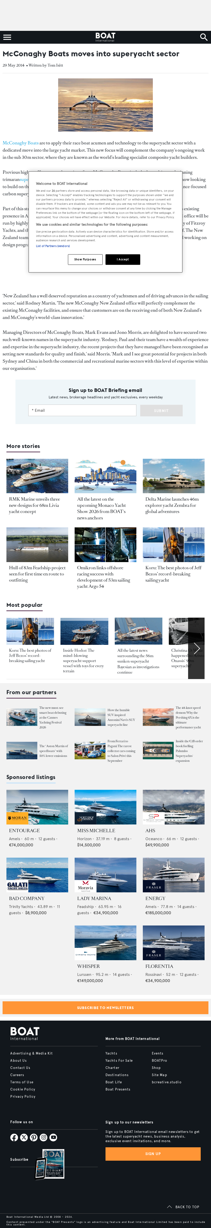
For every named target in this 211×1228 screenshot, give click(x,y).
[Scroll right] (196, 648)
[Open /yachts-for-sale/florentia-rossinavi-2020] (174, 942)
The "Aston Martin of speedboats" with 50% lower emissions (53, 751)
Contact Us (20, 1068)
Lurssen (84, 974)
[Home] (105, 37)
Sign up (153, 1154)
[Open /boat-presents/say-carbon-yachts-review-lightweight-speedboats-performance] (21, 750)
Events (158, 1053)
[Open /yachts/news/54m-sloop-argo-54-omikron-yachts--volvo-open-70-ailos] (105, 544)
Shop (156, 1068)
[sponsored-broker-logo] (17, 823)
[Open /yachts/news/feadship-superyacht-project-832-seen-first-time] (37, 544)
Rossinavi (153, 974)
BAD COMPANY (27, 898)
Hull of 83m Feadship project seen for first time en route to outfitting (37, 574)
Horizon (84, 838)
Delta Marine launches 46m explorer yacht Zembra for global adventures (172, 505)
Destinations (117, 1075)
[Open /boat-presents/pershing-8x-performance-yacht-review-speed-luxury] (158, 717)
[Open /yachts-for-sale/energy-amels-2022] (174, 875)
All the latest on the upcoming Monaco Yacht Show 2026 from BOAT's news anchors (101, 508)
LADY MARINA (94, 898)
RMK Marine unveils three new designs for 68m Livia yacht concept (34, 505)
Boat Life (114, 1082)
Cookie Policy (22, 1089)
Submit (161, 411)
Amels (14, 838)
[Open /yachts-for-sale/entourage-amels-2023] (37, 807)
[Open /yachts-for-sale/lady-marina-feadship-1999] (105, 875)
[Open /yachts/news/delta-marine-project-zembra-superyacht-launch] (174, 476)
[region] (105, 222)
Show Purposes (85, 259)
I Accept (123, 259)
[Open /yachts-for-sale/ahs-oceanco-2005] (174, 807)
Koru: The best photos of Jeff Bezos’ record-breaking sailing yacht (173, 574)
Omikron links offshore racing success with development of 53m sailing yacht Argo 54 (103, 577)
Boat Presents (118, 1089)
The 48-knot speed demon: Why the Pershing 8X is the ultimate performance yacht (188, 717)
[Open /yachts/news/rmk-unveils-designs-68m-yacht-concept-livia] (37, 476)
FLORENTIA (159, 966)
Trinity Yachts (21, 906)
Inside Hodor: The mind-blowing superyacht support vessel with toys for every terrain (83, 661)
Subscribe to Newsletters (105, 1007)
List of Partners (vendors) (53, 246)
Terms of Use (21, 1082)
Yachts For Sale (119, 1061)
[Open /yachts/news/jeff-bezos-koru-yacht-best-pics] (174, 544)
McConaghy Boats (21, 143)
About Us (18, 1061)
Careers (17, 1075)
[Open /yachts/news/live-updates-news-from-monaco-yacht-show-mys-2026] (105, 476)
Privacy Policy (23, 1097)
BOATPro (160, 1061)
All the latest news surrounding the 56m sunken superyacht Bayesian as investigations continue (138, 661)
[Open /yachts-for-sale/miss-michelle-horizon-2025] (105, 807)
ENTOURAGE (24, 831)
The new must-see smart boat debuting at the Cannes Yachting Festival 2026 (52, 717)
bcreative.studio (167, 1082)
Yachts (111, 1053)
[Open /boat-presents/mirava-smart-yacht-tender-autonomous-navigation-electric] (21, 717)
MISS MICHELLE (96, 831)
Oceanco (153, 838)
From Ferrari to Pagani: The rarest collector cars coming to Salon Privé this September (121, 751)
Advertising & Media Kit (31, 1053)
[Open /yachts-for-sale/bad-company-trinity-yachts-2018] (37, 875)
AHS (150, 831)
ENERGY (155, 898)
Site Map (159, 1075)
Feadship (85, 906)
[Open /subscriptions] (45, 1165)
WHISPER (88, 966)
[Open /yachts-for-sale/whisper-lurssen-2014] (105, 942)
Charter (112, 1068)
